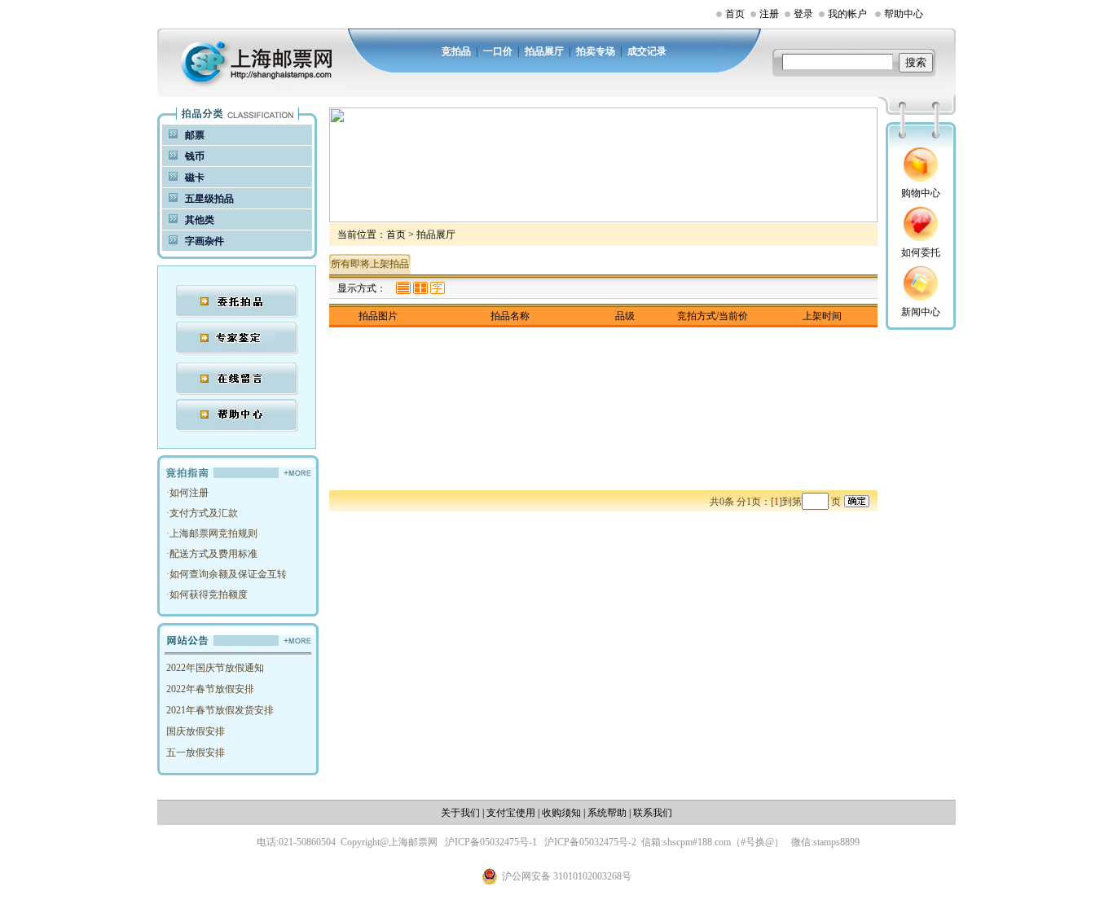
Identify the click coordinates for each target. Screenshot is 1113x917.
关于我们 (460, 812)
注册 (769, 14)
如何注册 (189, 492)
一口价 (498, 51)
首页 (735, 14)
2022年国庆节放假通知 (215, 667)
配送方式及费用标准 (213, 553)
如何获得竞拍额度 (208, 594)
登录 (803, 14)
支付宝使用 (510, 812)
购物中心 (920, 193)
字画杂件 (204, 241)
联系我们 (652, 812)
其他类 (199, 220)
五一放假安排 (195, 752)
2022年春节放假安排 (210, 689)
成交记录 (646, 51)
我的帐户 (847, 14)
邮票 (195, 135)
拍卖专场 (595, 51)
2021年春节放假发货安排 (220, 710)
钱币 (195, 156)
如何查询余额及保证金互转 (228, 574)
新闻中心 (920, 312)
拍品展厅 (544, 51)
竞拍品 (456, 51)
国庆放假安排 (195, 731)
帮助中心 (903, 14)
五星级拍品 (209, 198)
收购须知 (561, 812)
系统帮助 (607, 812)
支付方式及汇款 (203, 513)
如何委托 (920, 252)
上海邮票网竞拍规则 (213, 533)
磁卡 (195, 177)
